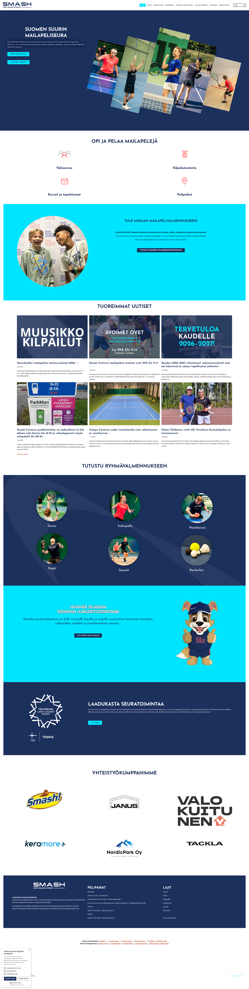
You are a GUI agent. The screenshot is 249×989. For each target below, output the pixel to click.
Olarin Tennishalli (94, 910)
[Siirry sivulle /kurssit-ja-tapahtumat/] (64, 181)
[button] (16, 983)
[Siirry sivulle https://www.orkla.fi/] (44, 799)
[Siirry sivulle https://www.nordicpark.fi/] (124, 848)
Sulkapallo (167, 899)
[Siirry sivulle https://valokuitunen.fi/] (204, 811)
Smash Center (93, 895)
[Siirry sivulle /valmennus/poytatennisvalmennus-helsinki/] (196, 508)
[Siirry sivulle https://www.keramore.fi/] (44, 843)
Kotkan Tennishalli (94, 918)
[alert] (16, 967)
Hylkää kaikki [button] (23, 978)
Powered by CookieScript (16, 985)
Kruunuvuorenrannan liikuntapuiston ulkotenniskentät (108, 903)
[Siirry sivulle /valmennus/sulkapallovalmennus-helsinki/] (124, 508)
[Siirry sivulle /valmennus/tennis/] (52, 508)
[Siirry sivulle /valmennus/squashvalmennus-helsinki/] (124, 550)
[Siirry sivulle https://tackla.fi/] (204, 843)
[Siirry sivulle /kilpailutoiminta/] (184, 154)
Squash (165, 907)
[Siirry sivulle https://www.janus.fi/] (124, 802)
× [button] (29, 950)
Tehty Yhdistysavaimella (237, 975)
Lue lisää (13, 964)
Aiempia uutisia (22, 454)
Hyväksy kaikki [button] (10, 978)
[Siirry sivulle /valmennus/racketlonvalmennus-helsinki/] (196, 550)
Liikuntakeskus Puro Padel (97, 899)
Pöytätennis (167, 903)
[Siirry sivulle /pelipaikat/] (184, 181)
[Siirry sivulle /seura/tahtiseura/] (49, 717)
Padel (165, 895)
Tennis (165, 892)
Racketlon (166, 910)
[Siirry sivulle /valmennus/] (64, 154)
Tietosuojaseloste (169, 918)
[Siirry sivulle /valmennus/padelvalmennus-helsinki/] (52, 550)
